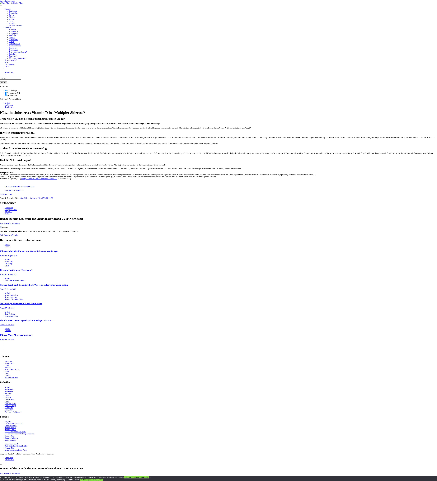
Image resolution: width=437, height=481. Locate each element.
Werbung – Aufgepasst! (17, 58)
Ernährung (13, 11)
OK (126, 477)
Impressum (9, 458)
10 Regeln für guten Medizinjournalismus (19, 434)
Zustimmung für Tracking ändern (91, 480)
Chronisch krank (11, 426)
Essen (7, 266)
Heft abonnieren (6, 235)
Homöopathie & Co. (12, 369)
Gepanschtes (13, 40)
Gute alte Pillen (14, 44)
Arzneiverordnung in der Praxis (16, 450)
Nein (130, 477)
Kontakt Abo (9, 436)
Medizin (12, 17)
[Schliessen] (1, 464)
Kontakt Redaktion (11, 438)
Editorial (8, 397)
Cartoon (12, 38)
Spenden (15, 235)
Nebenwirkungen (11, 297)
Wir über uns (9, 64)
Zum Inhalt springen (7, 1)
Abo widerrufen (10, 440)
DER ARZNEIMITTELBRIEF (16, 446)
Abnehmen (9, 261)
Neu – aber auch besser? (18, 52)
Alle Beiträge (12, 91)
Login (7, 66)
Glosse (11, 42)
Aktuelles (12, 29)
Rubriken (8, 27)
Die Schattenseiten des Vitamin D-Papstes (20, 186)
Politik (11, 19)
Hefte (7, 62)
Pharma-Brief (9, 448)
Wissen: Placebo (10, 428)
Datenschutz (9, 460)
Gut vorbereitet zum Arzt (13, 424)
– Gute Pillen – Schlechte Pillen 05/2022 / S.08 (36, 198)
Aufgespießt (13, 33)
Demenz (8, 331)
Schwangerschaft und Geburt (15, 280)
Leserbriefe (13, 48)
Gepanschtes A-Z (11, 60)
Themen (7, 9)
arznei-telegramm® (11, 444)
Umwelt (12, 23)
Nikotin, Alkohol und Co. (14, 299)
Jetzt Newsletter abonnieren (10, 223)
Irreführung (9, 105)
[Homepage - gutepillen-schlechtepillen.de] (11, 3)
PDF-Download (6, 194)
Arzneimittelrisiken (11, 295)
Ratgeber (12, 54)
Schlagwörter (12, 95)
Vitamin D (8, 212)
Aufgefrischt (13, 31)
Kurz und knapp (15, 46)
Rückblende (13, 56)
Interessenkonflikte (11, 316)
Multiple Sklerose (11, 210)
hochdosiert (9, 208)
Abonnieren (9, 72)
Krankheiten (13, 13)
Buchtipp (12, 36)
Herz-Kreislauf (10, 314)
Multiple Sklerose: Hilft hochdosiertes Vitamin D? (39, 179)
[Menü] (1, 5)
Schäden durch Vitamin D (14, 190)
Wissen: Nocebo (10, 430)
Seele (11, 21)
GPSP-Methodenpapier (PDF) (15, 432)
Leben (11, 15)
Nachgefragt (13, 50)
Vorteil (7, 214)
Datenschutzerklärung (141, 477)
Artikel (7, 103)
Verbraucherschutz (15, 25)
